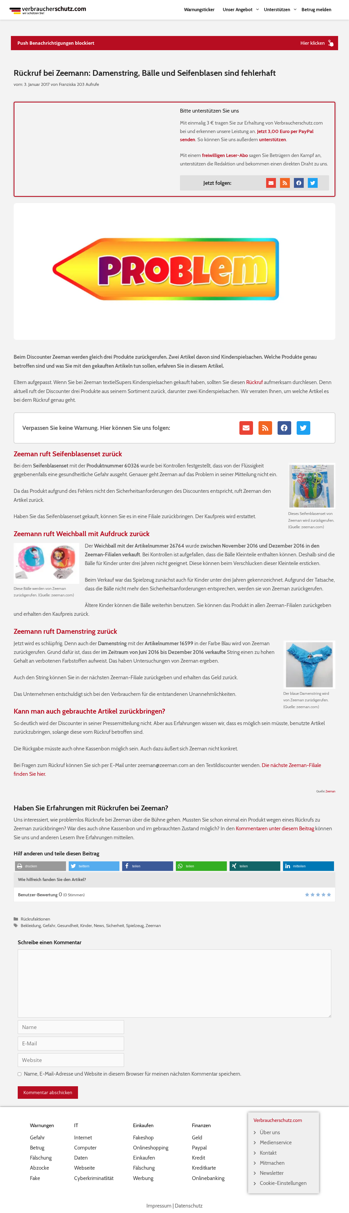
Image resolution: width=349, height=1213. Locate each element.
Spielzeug (135, 925)
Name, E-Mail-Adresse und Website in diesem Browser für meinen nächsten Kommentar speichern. (132, 1074)
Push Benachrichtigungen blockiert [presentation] (55, 43)
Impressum (159, 1206)
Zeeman (330, 791)
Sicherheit (115, 925)
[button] (40, 866)
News (99, 925)
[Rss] (285, 183)
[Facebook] (299, 183)
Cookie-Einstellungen (283, 1183)
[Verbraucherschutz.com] (48, 10)
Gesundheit (67, 925)
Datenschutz (189, 1206)
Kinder (86, 925)
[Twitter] (313, 183)
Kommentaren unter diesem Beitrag (275, 828)
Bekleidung (31, 925)
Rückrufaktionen (35, 919)
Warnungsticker (199, 9)
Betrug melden (316, 9)
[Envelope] (271, 183)
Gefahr (49, 925)
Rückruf (254, 382)
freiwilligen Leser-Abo (225, 155)
